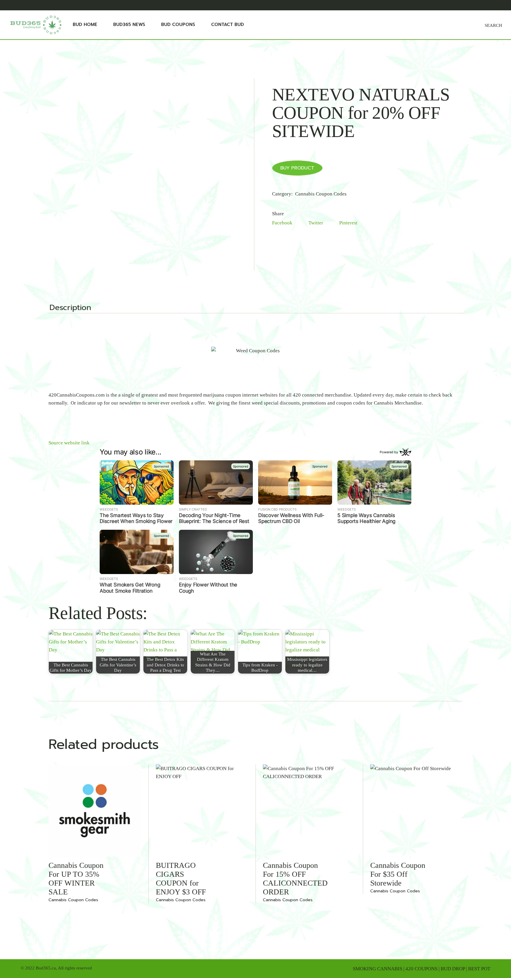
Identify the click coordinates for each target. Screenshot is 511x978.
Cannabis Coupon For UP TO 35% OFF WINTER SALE (76, 878)
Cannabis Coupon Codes (321, 194)
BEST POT (479, 969)
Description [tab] (70, 308)
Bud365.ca (46, 968)
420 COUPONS (421, 969)
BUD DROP (453, 969)
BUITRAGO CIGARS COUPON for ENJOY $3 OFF (181, 878)
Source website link (69, 443)
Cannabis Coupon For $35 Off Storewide (397, 874)
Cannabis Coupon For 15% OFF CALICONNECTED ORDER (295, 878)
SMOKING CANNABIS (377, 969)
